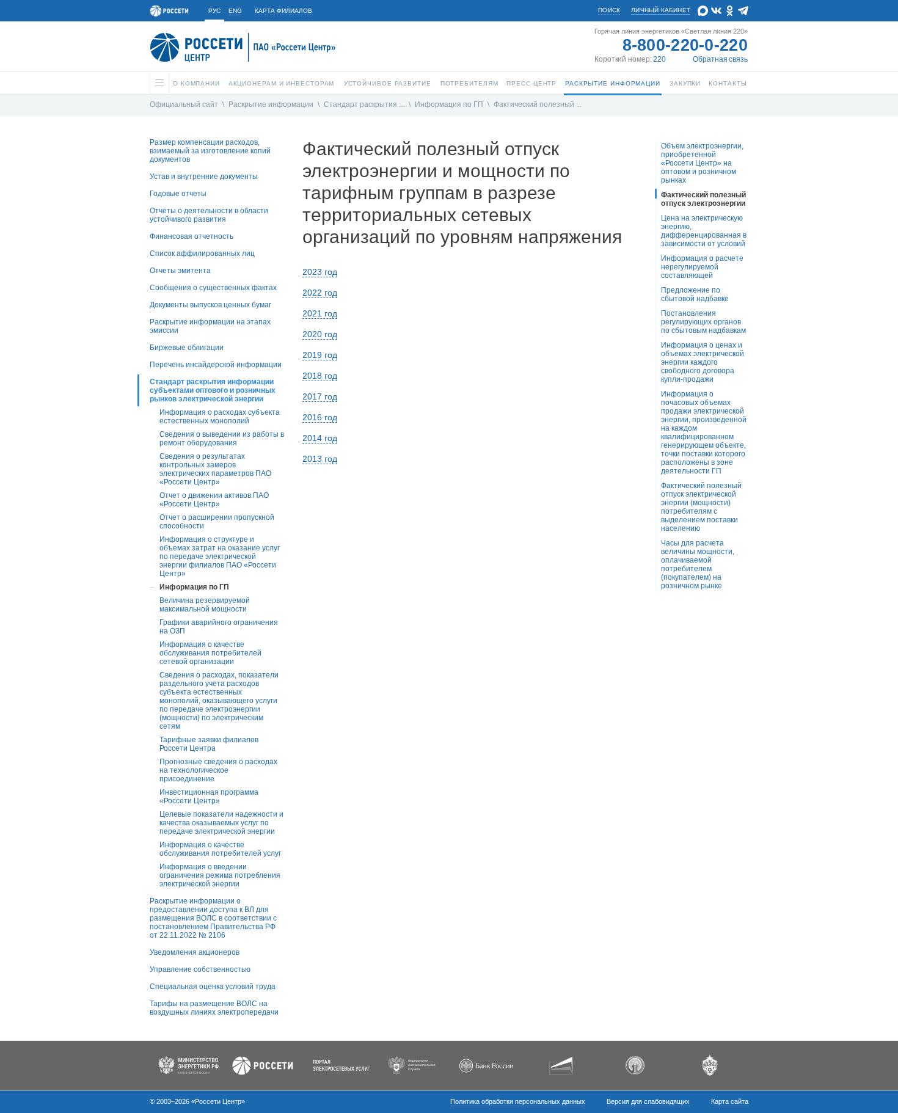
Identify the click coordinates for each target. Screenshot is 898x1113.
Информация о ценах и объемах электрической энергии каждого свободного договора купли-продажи (702, 362)
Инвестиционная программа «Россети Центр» (208, 796)
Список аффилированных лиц (202, 253)
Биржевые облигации (187, 347)
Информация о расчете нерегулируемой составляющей (702, 267)
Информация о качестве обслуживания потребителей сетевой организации (210, 653)
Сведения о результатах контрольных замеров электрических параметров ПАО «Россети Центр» (215, 469)
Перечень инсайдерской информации (216, 364)
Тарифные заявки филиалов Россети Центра (208, 744)
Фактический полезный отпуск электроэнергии (703, 199)
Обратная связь (720, 59)
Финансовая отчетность (191, 236)
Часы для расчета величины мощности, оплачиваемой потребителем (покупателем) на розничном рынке (697, 564)
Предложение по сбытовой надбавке (695, 294)
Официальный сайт (184, 104)
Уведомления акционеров (194, 952)
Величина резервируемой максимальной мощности (204, 604)
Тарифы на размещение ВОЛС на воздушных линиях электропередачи (214, 1007)
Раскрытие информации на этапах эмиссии (210, 326)
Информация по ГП (449, 104)
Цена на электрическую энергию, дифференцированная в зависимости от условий (704, 231)
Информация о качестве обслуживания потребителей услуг (220, 849)
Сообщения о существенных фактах (213, 287)
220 (659, 59)
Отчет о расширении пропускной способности (216, 521)
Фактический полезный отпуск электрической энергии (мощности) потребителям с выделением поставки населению (701, 507)
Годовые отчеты (178, 193)
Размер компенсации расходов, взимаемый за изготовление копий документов (210, 151)
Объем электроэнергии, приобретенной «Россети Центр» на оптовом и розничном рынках (702, 163)
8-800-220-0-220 (685, 45)
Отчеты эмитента (180, 270)
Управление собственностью (200, 969)
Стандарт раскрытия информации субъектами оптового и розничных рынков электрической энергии (213, 390)
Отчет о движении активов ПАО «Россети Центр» (214, 499)
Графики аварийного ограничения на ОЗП (218, 626)
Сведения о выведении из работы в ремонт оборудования (221, 438)
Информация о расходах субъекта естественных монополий (219, 416)
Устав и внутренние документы (204, 176)
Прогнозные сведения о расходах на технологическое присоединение (218, 770)
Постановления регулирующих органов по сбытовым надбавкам (703, 322)
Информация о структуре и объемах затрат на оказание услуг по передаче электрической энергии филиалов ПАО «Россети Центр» (219, 556)
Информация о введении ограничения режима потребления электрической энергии (219, 875)
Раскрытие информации (270, 104)
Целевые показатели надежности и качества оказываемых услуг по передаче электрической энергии (221, 823)
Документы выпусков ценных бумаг (210, 305)
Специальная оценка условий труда (213, 986)
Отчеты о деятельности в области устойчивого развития (209, 215)
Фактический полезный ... (538, 104)
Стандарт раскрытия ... (364, 104)
